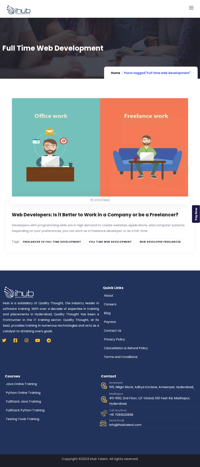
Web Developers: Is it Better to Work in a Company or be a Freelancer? (95, 214)
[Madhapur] (104, 399)
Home (115, 73)
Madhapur (116, 394)
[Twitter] (4, 340)
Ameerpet (116, 383)
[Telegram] (48, 340)
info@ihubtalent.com (125, 425)
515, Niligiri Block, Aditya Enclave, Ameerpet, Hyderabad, (151, 387)
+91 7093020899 (121, 414)
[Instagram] (26, 340)
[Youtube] (37, 340)
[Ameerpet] (104, 385)
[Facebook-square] (15, 340)
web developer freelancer (160, 241)
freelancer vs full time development (52, 241)
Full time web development (110, 241)
